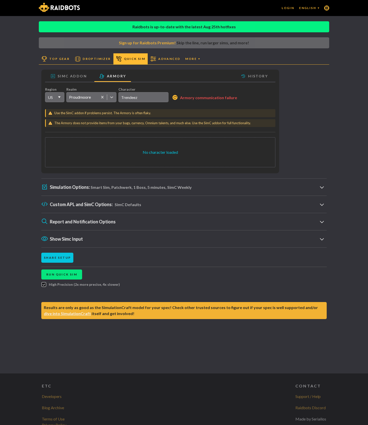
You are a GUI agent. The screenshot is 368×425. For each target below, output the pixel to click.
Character (126, 89)
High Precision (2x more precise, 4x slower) (84, 284)
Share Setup (57, 257)
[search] (143, 97)
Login (288, 8)
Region (51, 89)
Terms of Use (53, 418)
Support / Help (308, 396)
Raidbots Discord (310, 407)
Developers (52, 396)
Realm (71, 89)
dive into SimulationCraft (67, 313)
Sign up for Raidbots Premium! (147, 42)
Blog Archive (53, 407)
